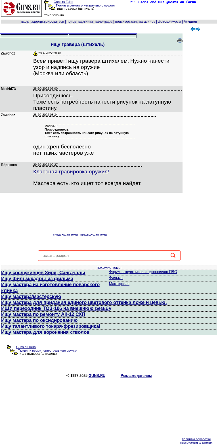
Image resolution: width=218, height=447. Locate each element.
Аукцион (190, 22)
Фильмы (116, 278)
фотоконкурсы (169, 22)
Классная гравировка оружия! (71, 172)
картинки (85, 22)
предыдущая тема (93, 234)
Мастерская (119, 284)
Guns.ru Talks (63, 1)
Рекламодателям (136, 375)
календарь (103, 22)
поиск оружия (126, 22)
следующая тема (65, 234)
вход (25, 22)
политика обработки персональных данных (196, 440)
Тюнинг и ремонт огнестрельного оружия (85, 5)
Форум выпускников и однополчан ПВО (143, 272)
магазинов (147, 22)
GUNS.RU (97, 375)
